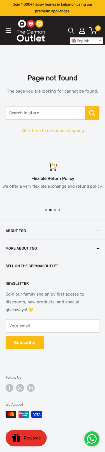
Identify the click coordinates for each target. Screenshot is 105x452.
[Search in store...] (92, 113)
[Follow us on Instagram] (20, 388)
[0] (93, 30)
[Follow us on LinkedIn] (31, 388)
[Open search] (71, 31)
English (82, 41)
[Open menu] (8, 30)
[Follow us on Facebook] (9, 388)
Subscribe (24, 342)
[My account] (82, 31)
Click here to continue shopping (52, 130)
